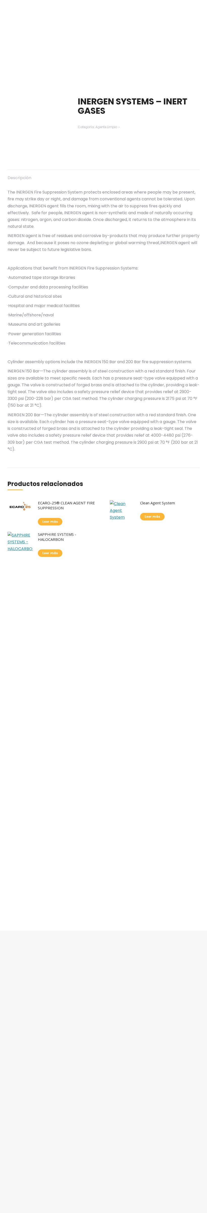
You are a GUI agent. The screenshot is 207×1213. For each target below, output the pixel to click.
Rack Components (31, 1181)
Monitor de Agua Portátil (37, 1108)
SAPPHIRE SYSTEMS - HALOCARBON (57, 537)
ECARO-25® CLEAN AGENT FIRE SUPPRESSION (66, 505)
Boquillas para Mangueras (38, 1160)
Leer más (50, 521)
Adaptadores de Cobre (35, 1170)
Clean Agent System (157, 502)
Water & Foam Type (32, 1129)
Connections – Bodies (34, 1139)
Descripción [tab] (19, 178)
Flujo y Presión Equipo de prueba (44, 1119)
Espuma (21, 1098)
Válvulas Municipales (33, 1150)
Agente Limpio (106, 127)
